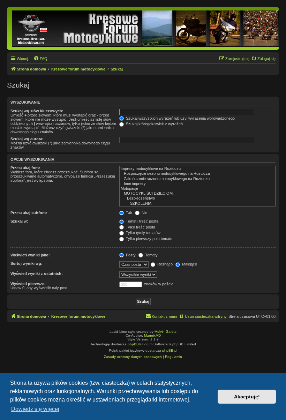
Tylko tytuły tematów (142, 233)
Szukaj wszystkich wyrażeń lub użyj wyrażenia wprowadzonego (180, 118)
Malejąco (189, 264)
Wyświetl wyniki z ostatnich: (36, 273)
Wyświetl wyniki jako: (30, 255)
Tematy (151, 255)
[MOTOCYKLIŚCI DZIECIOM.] (197, 193)
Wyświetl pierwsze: (28, 284)
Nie (144, 213)
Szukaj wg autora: (27, 139)
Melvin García (165, 331)
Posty (130, 255)
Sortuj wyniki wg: (26, 263)
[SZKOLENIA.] (197, 203)
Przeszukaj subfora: (28, 213)
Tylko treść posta (140, 227)
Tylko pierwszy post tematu (148, 239)
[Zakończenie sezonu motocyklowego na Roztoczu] (197, 179)
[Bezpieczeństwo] (197, 198)
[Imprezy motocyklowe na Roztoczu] (197, 168)
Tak (128, 213)
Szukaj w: (19, 221)
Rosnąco (164, 264)
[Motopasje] (197, 188)
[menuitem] (40, 58)
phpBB (133, 344)
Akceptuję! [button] (247, 396)
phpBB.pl (169, 350)
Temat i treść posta (141, 221)
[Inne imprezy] (197, 183)
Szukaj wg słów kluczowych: (36, 111)
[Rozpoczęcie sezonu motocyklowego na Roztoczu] (197, 173)
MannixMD (152, 335)
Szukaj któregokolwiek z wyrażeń (154, 124)
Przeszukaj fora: (25, 168)
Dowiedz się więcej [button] (35, 409)
